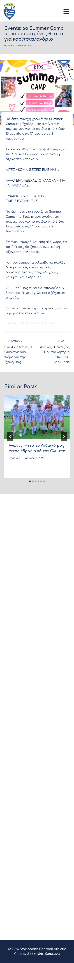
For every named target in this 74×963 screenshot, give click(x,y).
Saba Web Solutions (43, 954)
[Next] (64, 436)
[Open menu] (67, 11)
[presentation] (37, 417)
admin (11, 45)
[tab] (30, 481)
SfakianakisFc (30, 323)
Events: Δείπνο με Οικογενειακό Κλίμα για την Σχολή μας (18, 352)
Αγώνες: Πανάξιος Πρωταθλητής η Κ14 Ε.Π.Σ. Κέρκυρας (55, 352)
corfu (11, 323)
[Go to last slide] (10, 436)
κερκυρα (50, 323)
